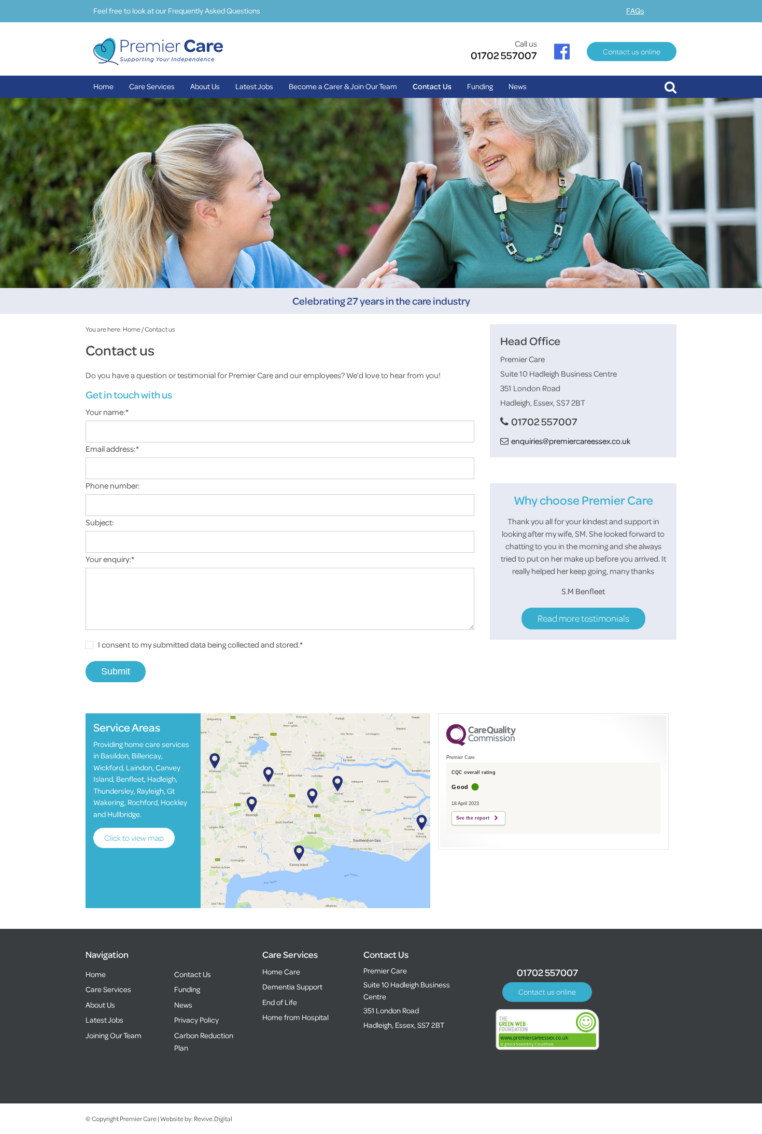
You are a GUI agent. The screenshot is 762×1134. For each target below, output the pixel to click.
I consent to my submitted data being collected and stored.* (200, 644)
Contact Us (432, 86)
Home (103, 86)
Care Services (152, 86)
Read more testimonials (583, 618)
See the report (472, 818)
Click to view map (134, 837)
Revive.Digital (213, 1118)
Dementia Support (292, 986)
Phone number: (113, 485)
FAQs (635, 10)
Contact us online (631, 51)
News (518, 86)
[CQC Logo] (481, 743)
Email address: (112, 448)
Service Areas (126, 727)
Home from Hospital (295, 1017)
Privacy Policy (196, 1019)
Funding (480, 86)
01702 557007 (504, 55)
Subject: (100, 522)
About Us (205, 86)
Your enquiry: (110, 559)
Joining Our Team (114, 1035)
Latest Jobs (254, 86)
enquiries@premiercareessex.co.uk (570, 441)
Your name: (107, 412)
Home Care (281, 971)
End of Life (279, 1002)
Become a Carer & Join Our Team (343, 86)
